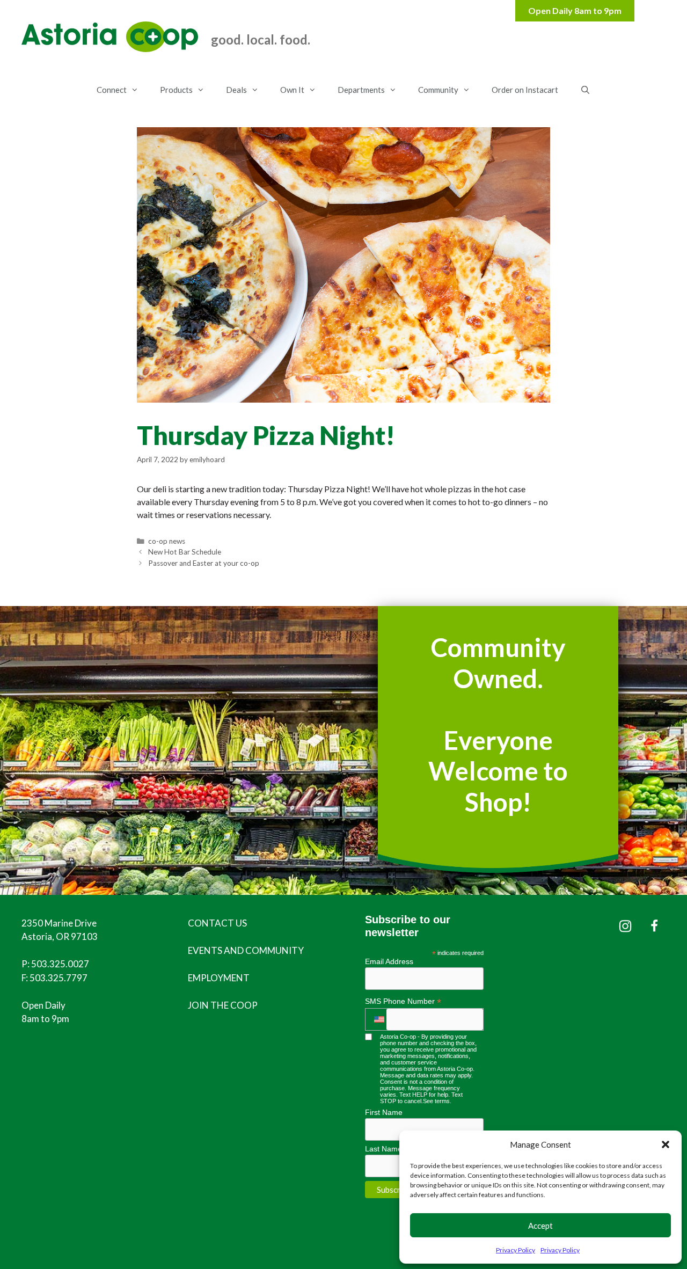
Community (438, 89)
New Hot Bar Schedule (184, 552)
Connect (112, 89)
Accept (540, 1225)
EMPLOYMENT (219, 977)
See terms (436, 1101)
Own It (292, 89)
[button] (665, 1144)
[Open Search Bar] (585, 90)
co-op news (166, 541)
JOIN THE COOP (223, 1005)
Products (176, 89)
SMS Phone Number (403, 1001)
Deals (236, 89)
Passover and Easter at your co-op (203, 563)
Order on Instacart (525, 89)
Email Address (389, 961)
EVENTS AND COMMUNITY (246, 950)
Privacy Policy (515, 1250)
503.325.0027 (60, 963)
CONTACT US (217, 923)
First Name (384, 1112)
